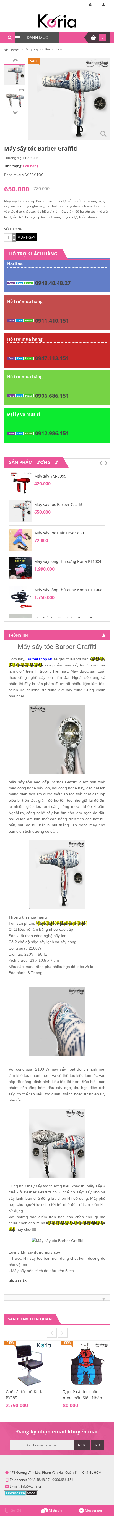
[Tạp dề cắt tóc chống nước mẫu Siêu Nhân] (85, 1364)
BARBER (31, 157)
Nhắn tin (54, 1510)
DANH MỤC (37, 37)
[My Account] (103, 5)
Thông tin (18, 635)
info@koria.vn (31, 1486)
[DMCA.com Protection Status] (21, 1493)
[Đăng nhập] (90, 5)
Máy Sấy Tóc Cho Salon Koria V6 (63, 618)
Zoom (103, 133)
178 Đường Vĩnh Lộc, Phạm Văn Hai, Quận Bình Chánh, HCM (56, 1472)
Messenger (93, 1510)
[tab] (57, 635)
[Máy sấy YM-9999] (20, 482)
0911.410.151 (52, 320)
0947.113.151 (52, 358)
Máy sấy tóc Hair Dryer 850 (59, 533)
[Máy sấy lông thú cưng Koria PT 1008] (20, 596)
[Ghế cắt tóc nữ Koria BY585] (28, 1364)
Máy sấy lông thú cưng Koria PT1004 (67, 561)
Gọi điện (16, 1510)
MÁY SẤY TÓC (32, 174)
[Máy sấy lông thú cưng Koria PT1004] (20, 567)
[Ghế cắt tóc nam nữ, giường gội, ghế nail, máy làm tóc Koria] (57, 20)
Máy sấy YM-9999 (50, 476)
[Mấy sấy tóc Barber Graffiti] (14, 74)
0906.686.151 (52, 395)
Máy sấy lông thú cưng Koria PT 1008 (68, 589)
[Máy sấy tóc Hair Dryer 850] (20, 539)
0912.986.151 (52, 433)
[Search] (9, 37)
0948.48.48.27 (53, 283)
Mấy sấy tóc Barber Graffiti (59, 504)
